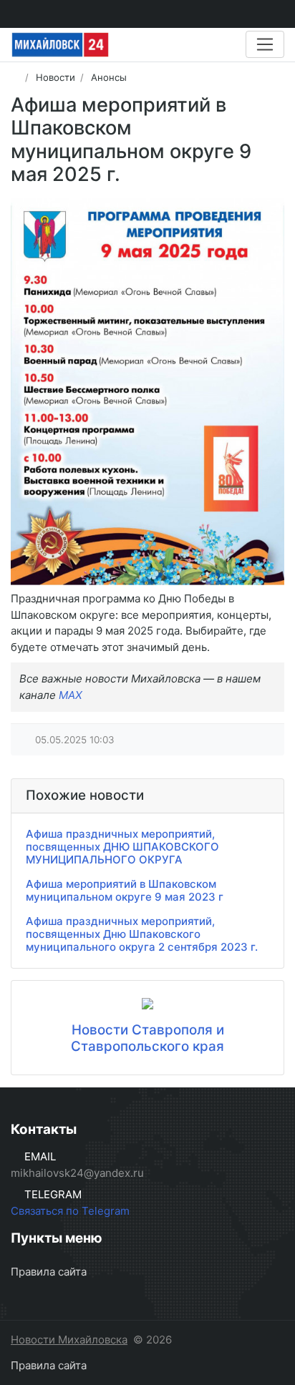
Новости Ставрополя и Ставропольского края (147, 1038)
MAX (70, 695)
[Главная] (15, 77)
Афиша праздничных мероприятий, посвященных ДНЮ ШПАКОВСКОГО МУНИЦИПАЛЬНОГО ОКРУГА (122, 846)
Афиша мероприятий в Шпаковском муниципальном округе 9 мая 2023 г (124, 890)
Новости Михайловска (69, 1339)
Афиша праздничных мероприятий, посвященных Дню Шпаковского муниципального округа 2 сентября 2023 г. (142, 934)
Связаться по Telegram (70, 1211)
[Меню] (265, 44)
